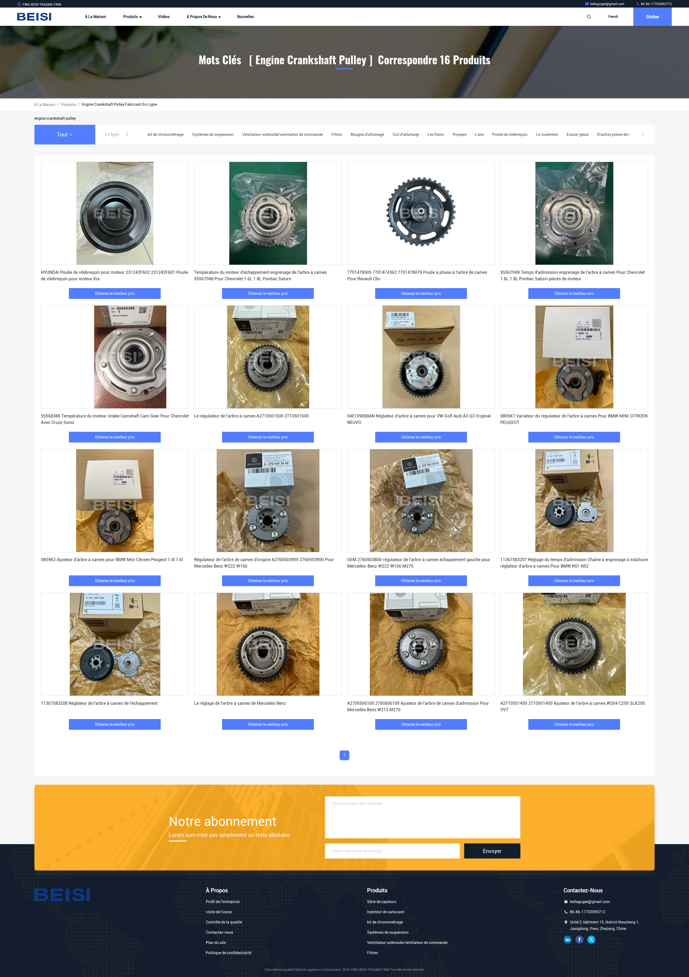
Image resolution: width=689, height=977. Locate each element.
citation (652, 16)
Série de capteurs (381, 902)
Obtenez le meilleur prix (115, 293)
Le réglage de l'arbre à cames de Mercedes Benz (240, 703)
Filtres (372, 953)
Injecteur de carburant (385, 912)
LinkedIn (568, 940)
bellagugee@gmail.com (607, 4)
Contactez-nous (219, 932)
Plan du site (216, 942)
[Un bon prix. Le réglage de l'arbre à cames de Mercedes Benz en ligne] (268, 644)
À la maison (95, 17)
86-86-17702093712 (656, 4)
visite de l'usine (219, 912)
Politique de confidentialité (228, 953)
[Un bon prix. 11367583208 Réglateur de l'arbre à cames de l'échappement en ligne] (114, 644)
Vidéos (164, 17)
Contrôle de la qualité (224, 922)
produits (68, 104)
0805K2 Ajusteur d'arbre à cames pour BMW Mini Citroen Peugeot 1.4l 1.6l (112, 559)
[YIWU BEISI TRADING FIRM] (34, 17)
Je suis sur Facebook (579, 940)
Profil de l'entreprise (223, 902)
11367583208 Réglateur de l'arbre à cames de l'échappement (99, 703)
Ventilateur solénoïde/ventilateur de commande (407, 942)
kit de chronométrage (385, 922)
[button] (127, 134)
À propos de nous (202, 17)
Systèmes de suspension (388, 932)
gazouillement (591, 940)
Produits (131, 17)
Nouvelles (245, 17)
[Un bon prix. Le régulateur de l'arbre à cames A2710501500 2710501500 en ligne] (268, 357)
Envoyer (492, 851)
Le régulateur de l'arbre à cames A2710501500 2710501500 (251, 416)
